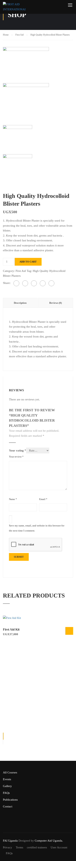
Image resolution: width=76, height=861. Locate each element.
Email (43, 499)
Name (13, 499)
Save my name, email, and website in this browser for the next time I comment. (36, 528)
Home (6, 34)
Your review (16, 456)
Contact (7, 806)
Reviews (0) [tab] (55, 302)
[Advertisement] (38, 681)
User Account (59, 847)
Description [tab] (20, 302)
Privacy (7, 847)
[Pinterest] (43, 283)
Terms (19, 847)
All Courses (10, 772)
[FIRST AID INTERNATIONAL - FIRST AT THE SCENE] (14, 8)
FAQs (6, 792)
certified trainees (37, 847)
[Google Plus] (25, 283)
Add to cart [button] (69, 631)
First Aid (19, 34)
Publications (10, 799)
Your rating (17, 450)
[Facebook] (16, 283)
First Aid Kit (11, 629)
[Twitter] (34, 283)
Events (7, 779)
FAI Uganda (10, 840)
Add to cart (28, 261)
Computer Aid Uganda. (49, 840)
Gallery (7, 786)
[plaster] (26, 64)
